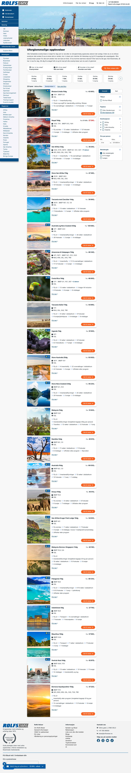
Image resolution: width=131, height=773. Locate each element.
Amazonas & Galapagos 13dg (63, 252)
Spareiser (6, 91)
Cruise (5, 74)
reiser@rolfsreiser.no (105, 733)
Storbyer (6, 95)
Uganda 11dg (56, 331)
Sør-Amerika (7, 147)
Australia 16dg (57, 465)
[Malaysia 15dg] (38, 421)
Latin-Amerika (109, 127)
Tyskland (6, 151)
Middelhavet (7, 128)
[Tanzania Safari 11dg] (38, 314)
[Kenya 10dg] (38, 501)
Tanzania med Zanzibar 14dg (63, 199)
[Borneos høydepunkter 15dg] (38, 700)
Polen (5, 140)
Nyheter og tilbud (71, 728)
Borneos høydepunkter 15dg (62, 687)
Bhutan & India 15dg (59, 91)
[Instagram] (103, 740)
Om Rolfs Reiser (39, 728)
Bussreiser (6, 61)
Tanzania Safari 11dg (59, 305)
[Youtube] (107, 740)
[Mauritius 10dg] (38, 644)
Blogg (91, 3)
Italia (4, 124)
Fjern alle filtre (61, 86)
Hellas (5, 121)
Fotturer (5, 63)
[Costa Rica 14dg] (38, 288)
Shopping (6, 79)
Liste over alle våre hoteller (75, 732)
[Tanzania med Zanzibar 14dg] (38, 209)
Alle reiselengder (108, 153)
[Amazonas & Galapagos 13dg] (38, 262)
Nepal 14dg (56, 120)
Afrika (5, 110)
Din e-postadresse (9, 759)
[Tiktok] (112, 740)
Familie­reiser (7, 70)
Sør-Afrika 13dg (58, 147)
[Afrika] (101, 122)
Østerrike (6, 154)
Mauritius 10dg (57, 634)
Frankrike (6, 119)
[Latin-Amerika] (101, 127)
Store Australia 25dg (59, 357)
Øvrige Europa (8, 156)
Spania (5, 144)
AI (66, 747)
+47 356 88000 (104, 730)
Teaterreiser (7, 97)
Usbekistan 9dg (58, 608)
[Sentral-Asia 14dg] (38, 670)
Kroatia (5, 126)
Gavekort (69, 740)
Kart (116, 91)
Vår (4, 29)
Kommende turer (71, 745)
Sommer (6, 31)
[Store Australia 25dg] (38, 367)
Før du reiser (81, 3)
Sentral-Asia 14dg (58, 660)
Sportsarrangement (9, 93)
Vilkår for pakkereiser (41, 732)
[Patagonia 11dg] (38, 590)
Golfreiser (6, 72)
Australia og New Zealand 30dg (64, 226)
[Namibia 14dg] (38, 449)
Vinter (5, 36)
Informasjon (68, 3)
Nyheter (5, 21)
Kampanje (69, 736)
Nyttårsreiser (7, 43)
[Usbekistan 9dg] (38, 617)
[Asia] (101, 125)
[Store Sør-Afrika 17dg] (38, 183)
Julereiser (6, 40)
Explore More (7, 50)
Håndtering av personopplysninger (45, 736)
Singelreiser (7, 81)
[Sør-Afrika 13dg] (38, 157)
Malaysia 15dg (57, 410)
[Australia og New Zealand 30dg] (38, 236)
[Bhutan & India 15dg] (38, 103)
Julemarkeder (7, 38)
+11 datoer (85, 150)
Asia (4, 112)
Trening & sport (8, 100)
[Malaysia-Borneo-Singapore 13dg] (38, 560)
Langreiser (6, 77)
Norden (5, 135)
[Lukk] (4, 764)
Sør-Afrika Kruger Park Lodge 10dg (65, 518)
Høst (4, 33)
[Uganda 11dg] (38, 341)
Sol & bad (6, 88)
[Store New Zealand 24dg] (38, 394)
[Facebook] (98, 740)
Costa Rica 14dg (58, 278)
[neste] (120, 78)
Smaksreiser (7, 86)
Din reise (37, 734)
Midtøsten (6, 131)
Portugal (6, 142)
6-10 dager (106, 155)
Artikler (68, 738)
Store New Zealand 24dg (61, 384)
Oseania (6, 138)
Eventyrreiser (7, 67)
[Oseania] (101, 129)
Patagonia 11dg (57, 579)
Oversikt (104, 91)
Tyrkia (5, 149)
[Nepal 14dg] (38, 130)
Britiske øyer (7, 114)
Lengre (105, 158)
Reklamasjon (70, 730)
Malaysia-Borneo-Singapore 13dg (65, 547)
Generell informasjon (41, 730)
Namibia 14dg (57, 439)
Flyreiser (6, 58)
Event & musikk (8, 102)
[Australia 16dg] (38, 475)
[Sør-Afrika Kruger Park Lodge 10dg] (38, 529)
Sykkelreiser (7, 65)
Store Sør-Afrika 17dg (60, 173)
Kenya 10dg (56, 492)
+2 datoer (75, 281)
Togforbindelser (71, 743)
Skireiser (6, 84)
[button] (40, 68)
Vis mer (54, 110)
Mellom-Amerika (8, 117)
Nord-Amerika (8, 133)
